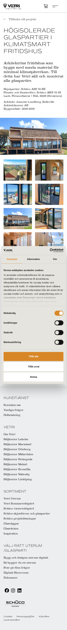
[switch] (59, 322)
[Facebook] (7, 590)
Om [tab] (55, 259)
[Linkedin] (19, 590)
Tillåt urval (33, 366)
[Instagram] (13, 590)
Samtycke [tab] (12, 259)
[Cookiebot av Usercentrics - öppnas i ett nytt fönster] (49, 250)
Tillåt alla (33, 356)
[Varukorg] (46, 6)
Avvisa (33, 377)
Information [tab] (33, 259)
